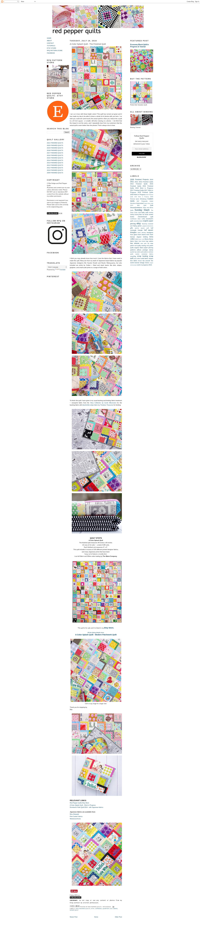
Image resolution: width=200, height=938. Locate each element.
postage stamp (147, 250)
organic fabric (138, 247)
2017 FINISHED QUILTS (55, 153)
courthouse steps (135, 219)
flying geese (137, 226)
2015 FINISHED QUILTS (55, 158)
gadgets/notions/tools (147, 226)
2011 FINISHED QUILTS (55, 168)
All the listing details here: (96, 632)
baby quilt (144, 212)
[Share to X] (75, 906)
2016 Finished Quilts (83, 908)
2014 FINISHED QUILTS (55, 160)
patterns (133, 250)
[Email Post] (113, 906)
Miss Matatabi (74, 814)
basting (151, 212)
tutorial (136, 263)
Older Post (118, 917)
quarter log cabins (110, 908)
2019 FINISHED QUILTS (55, 148)
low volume (134, 243)
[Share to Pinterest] (79, 906)
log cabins (149, 241)
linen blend (142, 241)
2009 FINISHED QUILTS (55, 173)
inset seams (142, 234)
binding (137, 214)
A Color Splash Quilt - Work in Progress (83, 805)
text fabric (133, 260)
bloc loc (141, 214)
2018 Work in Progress (138, 194)
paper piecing (148, 247)
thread (140, 260)
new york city (145, 243)
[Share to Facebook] (77, 906)
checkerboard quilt (145, 216)
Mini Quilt (141, 205)
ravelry (137, 254)
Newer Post (73, 917)
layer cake (141, 239)
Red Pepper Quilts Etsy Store (79, 803)
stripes (151, 258)
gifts (131, 228)
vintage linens (144, 263)
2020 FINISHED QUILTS (55, 145)
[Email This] (71, 906)
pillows (139, 250)
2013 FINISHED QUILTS (55, 163)
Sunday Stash (142, 210)
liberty (147, 239)
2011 (132, 182)
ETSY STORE (51, 48)
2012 (136, 182)
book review (149, 214)
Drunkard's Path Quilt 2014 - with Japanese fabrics (86, 807)
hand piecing (142, 232)
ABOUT (49, 40)
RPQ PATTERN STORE (54, 50)
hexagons (150, 232)
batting (132, 214)
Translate (62, 269)
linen (136, 241)
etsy (92, 908)
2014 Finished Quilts (139, 184)
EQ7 (138, 201)
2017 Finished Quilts (137, 190)
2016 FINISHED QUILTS (55, 155)
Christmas (143, 199)
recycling (133, 256)
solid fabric (144, 258)
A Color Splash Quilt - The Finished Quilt (88, 44)
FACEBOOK (51, 53)
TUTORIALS (51, 45)
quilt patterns (144, 252)
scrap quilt (74, 910)
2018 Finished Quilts (145, 192)
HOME (49, 38)
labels (137, 239)
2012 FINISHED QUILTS (55, 165)
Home (96, 917)
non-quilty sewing (140, 245)
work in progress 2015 (144, 265)
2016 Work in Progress (144, 188)
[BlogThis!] (73, 906)
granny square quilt (142, 228)
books (132, 216)
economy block (138, 221)
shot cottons (137, 258)
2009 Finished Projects (139, 179)
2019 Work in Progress (141, 196)
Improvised (140, 203)
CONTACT (50, 43)
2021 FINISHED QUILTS (55, 143)
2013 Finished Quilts (146, 182)
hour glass (133, 234)
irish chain (149, 234)
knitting (145, 237)
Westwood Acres (75, 819)
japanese (98, 908)
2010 (151, 179)
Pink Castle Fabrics (76, 816)
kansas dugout (135, 237)
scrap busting (142, 256)
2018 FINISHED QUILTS (55, 150)
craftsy (143, 219)
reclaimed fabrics (147, 254)
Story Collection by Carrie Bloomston (103, 403)
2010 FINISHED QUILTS (55, 170)
